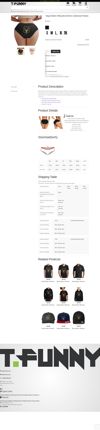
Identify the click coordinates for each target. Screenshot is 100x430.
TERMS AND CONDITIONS (49, 98)
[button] (39, 16)
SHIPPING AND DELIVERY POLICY (51, 100)
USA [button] (39, 181)
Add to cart (56, 51)
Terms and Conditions (6, 400)
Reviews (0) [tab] (14, 91)
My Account (14, 395)
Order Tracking (28, 395)
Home (14, 11)
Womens (67, 76)
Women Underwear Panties (23, 11)
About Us (7, 395)
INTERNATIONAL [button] (50, 181)
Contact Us (36, 395)
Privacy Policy (36, 400)
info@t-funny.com (5, 374)
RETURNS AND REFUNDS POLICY (51, 102)
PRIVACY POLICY (46, 104)
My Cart (21, 395)
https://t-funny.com (6, 371)
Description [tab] (14, 87)
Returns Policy (27, 400)
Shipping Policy (17, 400)
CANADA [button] (43, 181)
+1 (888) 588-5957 (6, 378)
